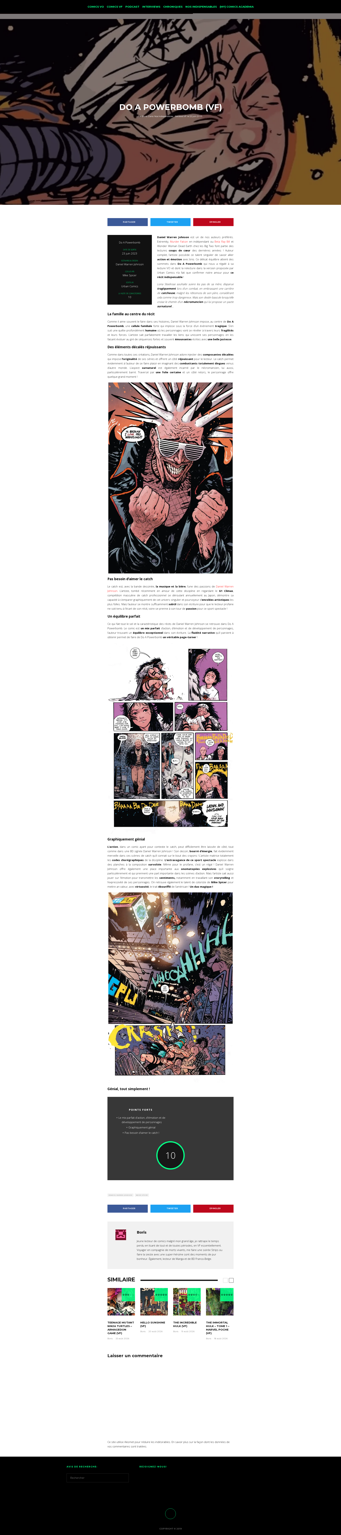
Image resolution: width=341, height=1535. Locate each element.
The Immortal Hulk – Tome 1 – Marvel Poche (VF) (217, 1328)
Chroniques (173, 6)
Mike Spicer (142, 1195)
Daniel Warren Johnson (121, 1195)
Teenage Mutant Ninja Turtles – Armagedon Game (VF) (120, 1328)
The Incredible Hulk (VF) (185, 1324)
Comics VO (96, 6)
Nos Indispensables (201, 6)
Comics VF (115, 6)
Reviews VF (180, 116)
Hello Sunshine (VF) (152, 1324)
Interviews (151, 6)
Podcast (132, 6)
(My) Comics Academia (237, 6)
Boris (142, 116)
